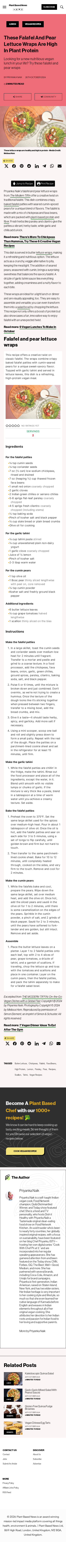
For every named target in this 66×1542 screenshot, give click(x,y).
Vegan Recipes (33, 24)
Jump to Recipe (24, 183)
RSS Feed (7, 1492)
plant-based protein (42, 217)
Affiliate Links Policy (11, 1487)
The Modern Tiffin (20, 195)
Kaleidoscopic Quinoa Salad (39, 1373)
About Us (37, 1454)
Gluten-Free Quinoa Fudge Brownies (38, 1407)
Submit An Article (10, 1463)
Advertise (37, 1463)
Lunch (12, 24)
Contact (6, 1454)
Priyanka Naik (14, 77)
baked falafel (11, 204)
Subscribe (49, 7)
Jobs (5, 1459)
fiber (6, 221)
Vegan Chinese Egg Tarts (37, 1422)
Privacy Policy (8, 1483)
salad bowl (23, 307)
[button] (7, 426)
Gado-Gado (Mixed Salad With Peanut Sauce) (41, 1391)
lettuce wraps (44, 252)
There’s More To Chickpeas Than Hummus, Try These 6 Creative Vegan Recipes (32, 241)
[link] (18, 9)
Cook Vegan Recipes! (25, 1151)
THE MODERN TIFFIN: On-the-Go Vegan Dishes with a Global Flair (33, 999)
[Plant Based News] (4, 7)
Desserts (10, 1416)
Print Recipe (47, 183)
